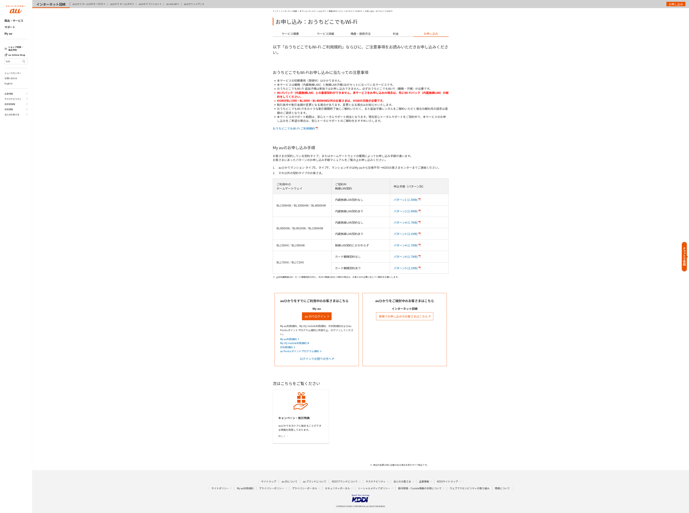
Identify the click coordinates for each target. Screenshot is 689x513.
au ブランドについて (314, 481)
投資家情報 (9, 104)
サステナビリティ (12, 98)
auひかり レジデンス (194, 3)
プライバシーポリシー (271, 488)
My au (8, 33)
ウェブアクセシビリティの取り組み (469, 488)
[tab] (290, 34)
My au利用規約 (245, 488)
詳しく (282, 436)
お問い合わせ (10, 78)
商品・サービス (13, 20)
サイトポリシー (220, 488)
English (8, 83)
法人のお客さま (11, 114)
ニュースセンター (12, 73)
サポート (9, 27)
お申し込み (676, 4)
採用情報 (8, 109)
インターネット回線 (50, 4)
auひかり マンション (149, 3)
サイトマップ (268, 481)
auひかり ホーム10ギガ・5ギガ (87, 3)
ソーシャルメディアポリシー (374, 488)
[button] (685, 256)
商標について (502, 488)
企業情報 (8, 93)
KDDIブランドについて (345, 481)
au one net (171, 3)
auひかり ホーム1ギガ (121, 3)
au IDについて (289, 481)
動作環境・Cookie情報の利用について (420, 488)
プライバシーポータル (304, 488)
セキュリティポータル (337, 488)
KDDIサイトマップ (447, 481)
